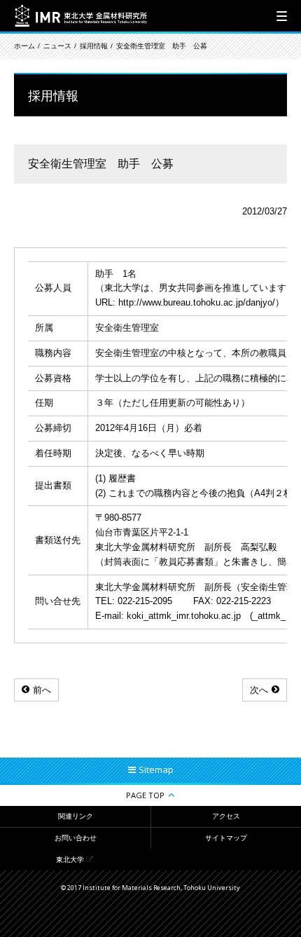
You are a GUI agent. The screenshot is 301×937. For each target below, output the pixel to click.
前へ (42, 690)
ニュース (57, 46)
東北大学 (70, 859)
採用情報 (94, 46)
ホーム (24, 46)
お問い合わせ (76, 838)
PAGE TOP (145, 795)
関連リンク (75, 816)
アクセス (226, 816)
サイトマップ (226, 838)
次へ (259, 690)
